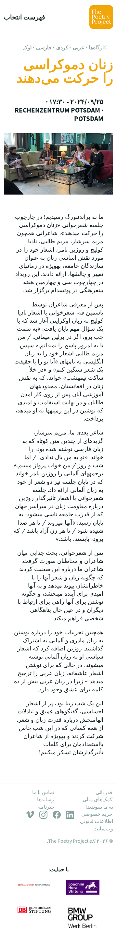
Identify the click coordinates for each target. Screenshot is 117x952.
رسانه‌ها (45, 799)
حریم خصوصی (96, 814)
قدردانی (104, 792)
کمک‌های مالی (97, 799)
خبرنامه (46, 806)
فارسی (43, 47)
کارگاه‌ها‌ (98, 47)
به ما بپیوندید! (99, 806)
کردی (62, 47)
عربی (78, 47)
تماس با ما (43, 792)
